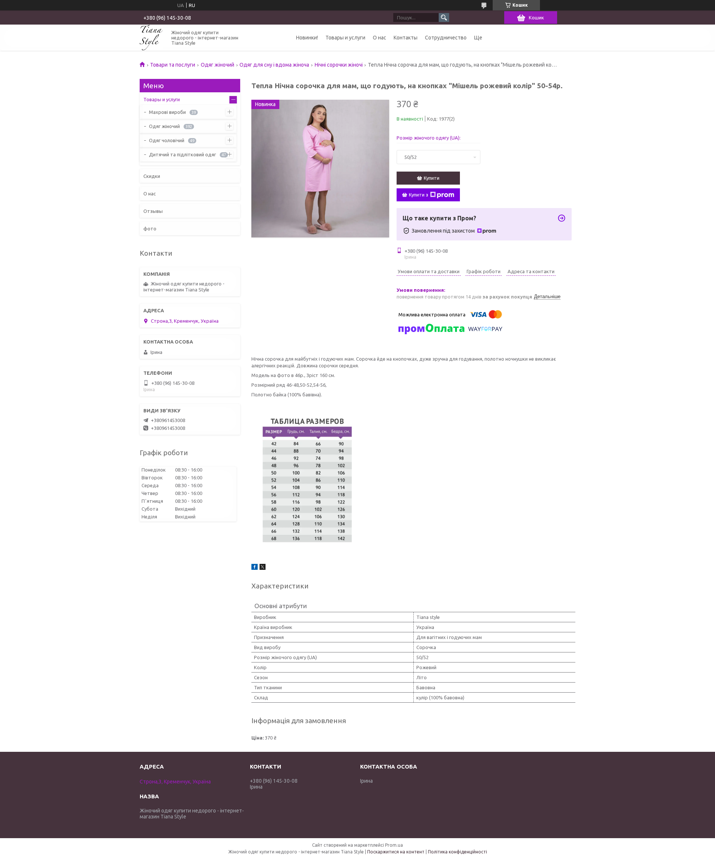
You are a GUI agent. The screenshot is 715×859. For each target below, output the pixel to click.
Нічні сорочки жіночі (339, 65)
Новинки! (307, 38)
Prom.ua (394, 845)
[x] (263, 568)
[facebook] (254, 568)
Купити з (418, 194)
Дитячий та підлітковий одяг (182, 154)
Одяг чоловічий (166, 140)
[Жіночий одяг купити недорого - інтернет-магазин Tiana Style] (151, 37)
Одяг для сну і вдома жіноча (274, 65)
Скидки (151, 176)
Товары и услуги (345, 38)
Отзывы (153, 211)
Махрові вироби (167, 112)
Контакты (405, 38)
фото (149, 228)
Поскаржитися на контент (396, 851)
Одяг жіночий (217, 65)
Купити (431, 178)
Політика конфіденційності (457, 851)
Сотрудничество (446, 38)
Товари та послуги (172, 65)
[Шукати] (444, 17)
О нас (379, 38)
